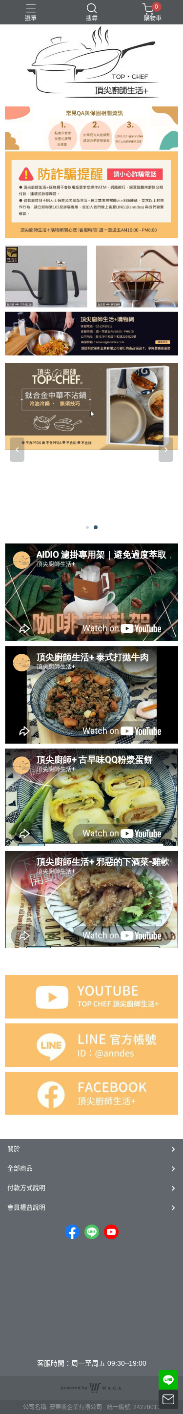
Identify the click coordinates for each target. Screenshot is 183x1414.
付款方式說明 (26, 1187)
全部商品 (20, 1168)
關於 (13, 1148)
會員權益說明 (26, 1207)
